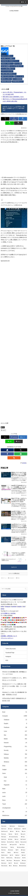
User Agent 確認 (4, 66)
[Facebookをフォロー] (7, 453)
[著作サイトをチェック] (7, 449)
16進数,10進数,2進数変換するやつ (8, 73)
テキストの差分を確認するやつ (8, 68)
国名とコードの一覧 (19, 76)
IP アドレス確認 (18, 63)
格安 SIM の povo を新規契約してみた (13, 96)
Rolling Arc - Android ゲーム (7, 63)
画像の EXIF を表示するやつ (7, 76)
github (2, 608)
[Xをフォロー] (20, 449)
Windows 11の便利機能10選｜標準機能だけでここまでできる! (14, 673)
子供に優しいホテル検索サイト (8, 58)
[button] (18, 123)
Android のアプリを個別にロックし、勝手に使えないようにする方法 (14, 679)
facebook (13, 606)
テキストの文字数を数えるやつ (16, 66)
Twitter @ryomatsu (11, 648)
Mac (3, 427)
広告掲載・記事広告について (9, 636)
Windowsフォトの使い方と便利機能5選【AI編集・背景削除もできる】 (14, 693)
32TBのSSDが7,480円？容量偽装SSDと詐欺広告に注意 (14, 699)
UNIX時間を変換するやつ (17, 81)
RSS (7, 660)
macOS (4, 430)
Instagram (7, 606)
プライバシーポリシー (7, 638)
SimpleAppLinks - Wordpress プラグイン (10, 60)
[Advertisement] (14, 29)
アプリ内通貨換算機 (17, 78)
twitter (2, 606)
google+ (19, 606)
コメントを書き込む (14, 573)
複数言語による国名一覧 (6, 78)
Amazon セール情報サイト (7, 55)
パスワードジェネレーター (7, 71)
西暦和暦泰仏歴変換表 (6, 81)
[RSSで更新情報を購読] (14, 457)
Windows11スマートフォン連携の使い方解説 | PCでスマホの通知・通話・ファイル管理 (14, 686)
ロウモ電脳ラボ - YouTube (8, 613)
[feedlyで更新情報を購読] (20, 453)
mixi (24, 606)
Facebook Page (10, 652)
